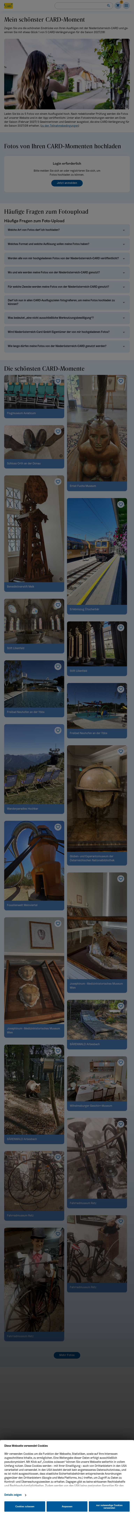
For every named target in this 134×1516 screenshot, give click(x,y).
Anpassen (67, 1506)
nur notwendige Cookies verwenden (109, 1506)
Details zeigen (13, 1495)
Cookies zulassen (24, 1506)
